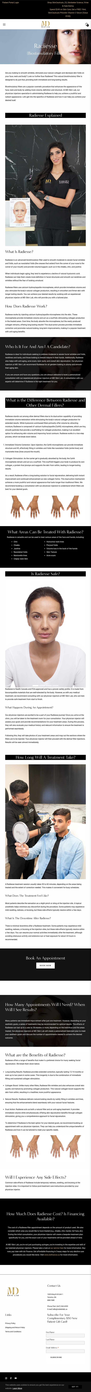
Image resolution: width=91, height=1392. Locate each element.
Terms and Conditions (13, 1332)
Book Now (45, 965)
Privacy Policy (10, 1323)
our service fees (56, 1248)
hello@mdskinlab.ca (59, 1309)
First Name (50, 1332)
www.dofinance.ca (52, 1255)
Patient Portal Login (10, 2)
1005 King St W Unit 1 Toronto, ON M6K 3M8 (55, 1297)
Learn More (17, 1388)
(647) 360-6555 (62, 1306)
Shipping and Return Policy (15, 1327)
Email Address (52, 1347)
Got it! (75, 1387)
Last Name (50, 1339)
